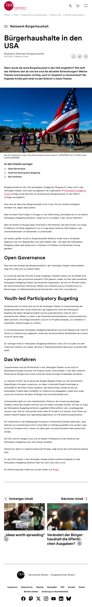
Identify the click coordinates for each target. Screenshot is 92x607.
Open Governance (16, 168)
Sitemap (39, 587)
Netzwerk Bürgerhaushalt (74, 15)
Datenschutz (27, 587)
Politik (16, 15)
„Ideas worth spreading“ (24, 535)
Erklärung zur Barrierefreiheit (55, 591)
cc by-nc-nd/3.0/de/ (12, 157)
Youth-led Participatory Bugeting (23, 173)
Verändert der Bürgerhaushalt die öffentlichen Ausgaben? (65, 539)
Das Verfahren (14, 177)
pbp (56, 469)
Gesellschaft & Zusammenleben (34, 15)
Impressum (12, 587)
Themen (7, 15)
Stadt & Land (56, 15)
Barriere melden (31, 591)
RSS (62, 587)
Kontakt (71, 587)
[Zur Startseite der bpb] (15, 10)
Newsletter (52, 587)
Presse (82, 587)
